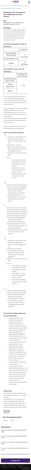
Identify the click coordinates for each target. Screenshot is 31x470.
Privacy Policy (19, 465)
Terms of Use (11, 465)
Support (7, 5)
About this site (12, 467)
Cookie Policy (4, 467)
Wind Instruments (17, 8)
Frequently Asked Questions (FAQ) (20, 5)
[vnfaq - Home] (16, 2)
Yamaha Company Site (23, 467)
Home (2, 5)
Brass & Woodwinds (6, 8)
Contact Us (15, 460)
